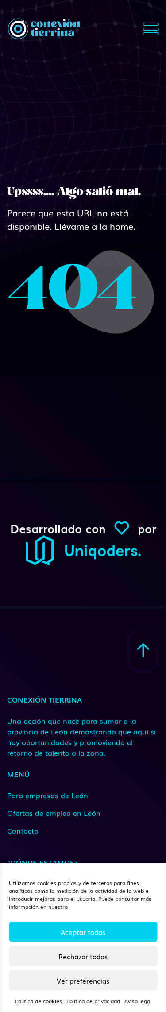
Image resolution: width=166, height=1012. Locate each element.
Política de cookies (38, 1001)
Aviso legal (137, 1001)
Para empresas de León (47, 795)
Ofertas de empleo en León (53, 812)
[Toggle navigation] (151, 29)
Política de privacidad (93, 1001)
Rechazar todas (83, 956)
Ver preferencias (83, 980)
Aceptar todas (83, 932)
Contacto (23, 830)
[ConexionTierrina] (44, 28)
